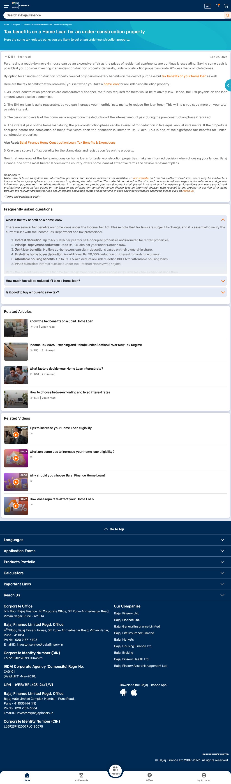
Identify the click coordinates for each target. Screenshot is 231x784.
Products (115, 773)
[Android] (123, 692)
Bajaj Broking (123, 653)
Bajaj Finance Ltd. (127, 620)
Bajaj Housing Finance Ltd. (133, 646)
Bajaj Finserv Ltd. (126, 613)
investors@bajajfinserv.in (35, 713)
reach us (187, 190)
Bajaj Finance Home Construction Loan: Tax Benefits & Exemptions (68, 143)
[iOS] (134, 692)
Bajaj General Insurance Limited (137, 626)
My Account (203, 780)
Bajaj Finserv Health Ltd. (131, 659)
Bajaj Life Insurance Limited (134, 633)
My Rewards (81, 780)
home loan (111, 84)
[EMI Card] (207, 6)
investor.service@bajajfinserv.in (40, 644)
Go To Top (117, 529)
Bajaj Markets (124, 640)
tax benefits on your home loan (184, 76)
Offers (149, 780)
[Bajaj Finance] (21, 5)
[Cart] (225, 6)
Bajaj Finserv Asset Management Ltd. (140, 666)
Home (27, 780)
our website (141, 178)
